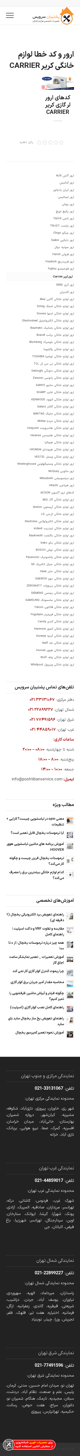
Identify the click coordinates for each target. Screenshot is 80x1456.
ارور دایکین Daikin (62, 240)
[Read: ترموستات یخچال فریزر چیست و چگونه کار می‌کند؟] (70, 860)
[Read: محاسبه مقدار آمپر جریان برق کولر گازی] (70, 984)
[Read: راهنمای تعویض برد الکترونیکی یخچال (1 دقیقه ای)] (70, 916)
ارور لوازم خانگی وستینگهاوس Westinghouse (45, 464)
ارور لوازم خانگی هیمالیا (59, 442)
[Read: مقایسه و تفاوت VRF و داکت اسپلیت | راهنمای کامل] (70, 930)
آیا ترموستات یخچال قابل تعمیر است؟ (37, 833)
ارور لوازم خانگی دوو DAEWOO (54, 579)
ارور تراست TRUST (62, 226)
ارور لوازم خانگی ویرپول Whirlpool (52, 665)
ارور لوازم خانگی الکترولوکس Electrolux (49, 521)
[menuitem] (11, 16)
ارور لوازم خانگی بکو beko (57, 543)
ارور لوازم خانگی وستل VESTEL (54, 457)
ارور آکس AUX (65, 176)
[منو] (11, 16)
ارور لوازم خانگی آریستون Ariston (53, 507)
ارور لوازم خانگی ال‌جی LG (57, 514)
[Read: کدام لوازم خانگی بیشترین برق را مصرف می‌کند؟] (70, 874)
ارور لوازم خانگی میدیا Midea (56, 421)
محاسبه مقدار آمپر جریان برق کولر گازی (37, 982)
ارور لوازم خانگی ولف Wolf (57, 657)
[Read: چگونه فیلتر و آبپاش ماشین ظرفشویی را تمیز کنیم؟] (70, 995)
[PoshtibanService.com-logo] (47, 16)
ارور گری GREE (65, 285)
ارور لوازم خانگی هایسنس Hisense (52, 435)
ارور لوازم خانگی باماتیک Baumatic (52, 328)
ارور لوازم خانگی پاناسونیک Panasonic (50, 557)
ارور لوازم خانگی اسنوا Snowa (55, 313)
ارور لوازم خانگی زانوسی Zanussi (53, 378)
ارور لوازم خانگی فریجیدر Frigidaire (52, 614)
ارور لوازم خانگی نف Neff (58, 643)
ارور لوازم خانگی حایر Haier (57, 571)
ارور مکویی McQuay (61, 471)
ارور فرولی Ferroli (63, 254)
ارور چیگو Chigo (63, 233)
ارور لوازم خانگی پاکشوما (59, 349)
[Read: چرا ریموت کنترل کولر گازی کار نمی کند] (70, 973)
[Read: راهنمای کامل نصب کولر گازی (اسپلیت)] (70, 1009)
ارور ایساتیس (66, 197)
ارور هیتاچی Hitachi (61, 485)
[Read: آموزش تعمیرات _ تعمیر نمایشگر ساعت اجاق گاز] (70, 959)
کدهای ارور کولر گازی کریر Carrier (57, 105)
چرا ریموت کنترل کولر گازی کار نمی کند (38, 971)
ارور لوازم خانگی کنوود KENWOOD (52, 399)
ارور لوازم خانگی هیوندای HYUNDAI (52, 449)
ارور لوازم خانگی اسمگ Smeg (55, 306)
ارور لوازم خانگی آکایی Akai (57, 299)
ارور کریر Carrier (63, 277)
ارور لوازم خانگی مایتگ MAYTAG (53, 414)
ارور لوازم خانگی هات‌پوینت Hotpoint (50, 428)
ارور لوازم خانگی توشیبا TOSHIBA (53, 356)
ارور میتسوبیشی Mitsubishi (57, 478)
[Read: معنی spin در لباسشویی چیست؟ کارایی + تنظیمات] (70, 821)
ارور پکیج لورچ (65, 211)
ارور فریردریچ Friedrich (60, 262)
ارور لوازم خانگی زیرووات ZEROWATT (50, 586)
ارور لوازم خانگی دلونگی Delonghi (53, 371)
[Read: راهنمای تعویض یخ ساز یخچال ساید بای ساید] (70, 1020)
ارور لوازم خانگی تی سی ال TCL (54, 364)
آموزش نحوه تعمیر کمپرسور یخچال (39, 1032)
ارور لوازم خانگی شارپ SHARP (55, 392)
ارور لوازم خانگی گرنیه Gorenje (55, 636)
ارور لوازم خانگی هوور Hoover (55, 650)
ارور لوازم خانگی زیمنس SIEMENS (52, 593)
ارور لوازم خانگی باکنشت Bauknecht (51, 535)
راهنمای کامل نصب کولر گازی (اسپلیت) (37, 1007)
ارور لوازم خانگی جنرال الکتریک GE (52, 564)
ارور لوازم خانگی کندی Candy (56, 621)
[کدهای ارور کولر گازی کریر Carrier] (57, 83)
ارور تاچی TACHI (63, 218)
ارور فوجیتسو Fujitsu (61, 269)
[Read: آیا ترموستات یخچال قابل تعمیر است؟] (70, 835)
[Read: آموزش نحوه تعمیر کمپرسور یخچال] (70, 1034)
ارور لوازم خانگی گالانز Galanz (55, 407)
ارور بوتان (68, 204)
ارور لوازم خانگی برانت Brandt (55, 335)
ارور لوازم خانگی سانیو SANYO (55, 385)
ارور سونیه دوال (64, 247)
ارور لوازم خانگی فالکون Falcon (54, 607)
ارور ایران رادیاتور (63, 190)
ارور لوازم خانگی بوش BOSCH (55, 550)
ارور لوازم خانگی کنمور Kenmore (54, 629)
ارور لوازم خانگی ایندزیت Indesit (54, 528)
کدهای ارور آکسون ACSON (57, 493)
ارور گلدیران (67, 292)
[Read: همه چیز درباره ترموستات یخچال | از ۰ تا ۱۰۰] (70, 945)
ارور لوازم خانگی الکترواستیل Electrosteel (48, 321)
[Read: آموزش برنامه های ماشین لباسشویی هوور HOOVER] (70, 846)
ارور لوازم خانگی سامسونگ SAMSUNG (49, 600)
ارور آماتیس (67, 183)
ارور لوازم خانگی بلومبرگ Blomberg (51, 342)
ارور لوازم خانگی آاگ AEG (58, 500)
